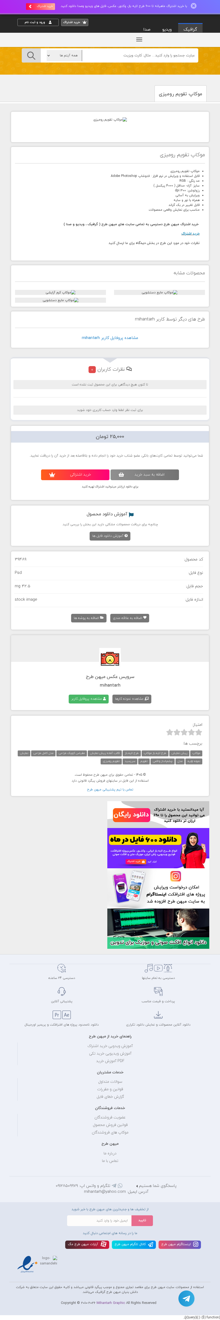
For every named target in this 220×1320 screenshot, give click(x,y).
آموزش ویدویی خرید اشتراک (110, 1046)
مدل (180, 761)
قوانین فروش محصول (110, 1125)
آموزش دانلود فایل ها (108, 536)
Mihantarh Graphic (111, 1303)
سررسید (130, 761)
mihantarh (110, 685)
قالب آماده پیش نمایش (105, 753)
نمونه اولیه (194, 761)
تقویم (144, 761)
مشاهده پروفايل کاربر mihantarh (110, 338)
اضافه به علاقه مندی (128, 618)
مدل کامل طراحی (43, 753)
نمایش (24, 753)
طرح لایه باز (132, 753)
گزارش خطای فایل (110, 1096)
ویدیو (167, 29)
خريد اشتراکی (80, 474)
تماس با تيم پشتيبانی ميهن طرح (110, 789)
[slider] (184, 732)
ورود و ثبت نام (35, 22)
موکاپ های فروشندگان (110, 1132)
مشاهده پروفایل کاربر (87, 699)
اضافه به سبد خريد (149, 474)
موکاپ (196, 753)
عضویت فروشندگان (110, 1117)
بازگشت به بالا (31, 945)
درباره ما (110, 1153)
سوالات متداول (110, 1081)
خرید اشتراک (45, 6)
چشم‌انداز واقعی (163, 761)
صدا (147, 29)
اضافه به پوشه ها (87, 618)
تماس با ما (110, 1161)
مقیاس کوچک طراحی (71, 753)
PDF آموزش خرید (110, 1061)
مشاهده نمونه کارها (130, 699)
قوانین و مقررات (110, 1089)
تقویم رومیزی (111, 761)
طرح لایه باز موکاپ (155, 753)
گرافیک (190, 29)
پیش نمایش (179, 753)
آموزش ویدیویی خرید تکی (110, 1053)
